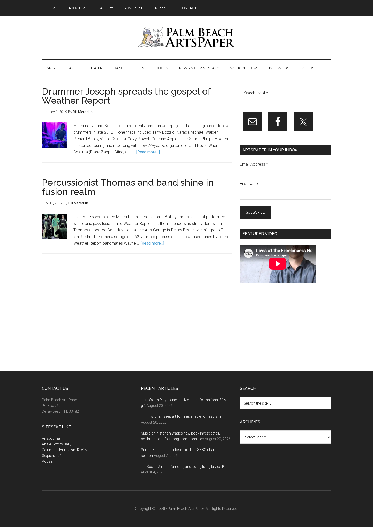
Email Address (254, 164)
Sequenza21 (52, 456)
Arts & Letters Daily (56, 444)
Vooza (47, 461)
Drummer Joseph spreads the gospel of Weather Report (126, 96)
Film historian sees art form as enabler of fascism (181, 416)
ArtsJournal (51, 438)
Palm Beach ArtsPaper (186, 37)
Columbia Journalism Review (65, 450)
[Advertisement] (278, 327)
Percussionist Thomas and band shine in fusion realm (128, 187)
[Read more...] (148, 152)
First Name (249, 183)
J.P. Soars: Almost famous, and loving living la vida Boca (186, 466)
